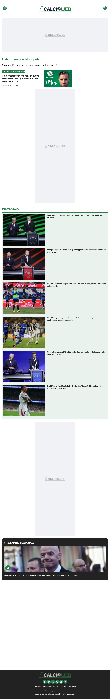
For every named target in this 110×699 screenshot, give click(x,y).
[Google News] (61, 682)
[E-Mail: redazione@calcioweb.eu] (65, 682)
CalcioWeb (43, 694)
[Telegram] (57, 682)
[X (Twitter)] (53, 682)
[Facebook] (45, 682)
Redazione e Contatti (50, 686)
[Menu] (5, 8)
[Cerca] (105, 8)
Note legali (72, 686)
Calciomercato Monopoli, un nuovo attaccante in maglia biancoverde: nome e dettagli (20, 78)
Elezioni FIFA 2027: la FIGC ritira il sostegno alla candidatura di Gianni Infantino (41, 575)
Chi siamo (37, 686)
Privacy (63, 686)
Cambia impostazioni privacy (55, 691)
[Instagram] (49, 682)
